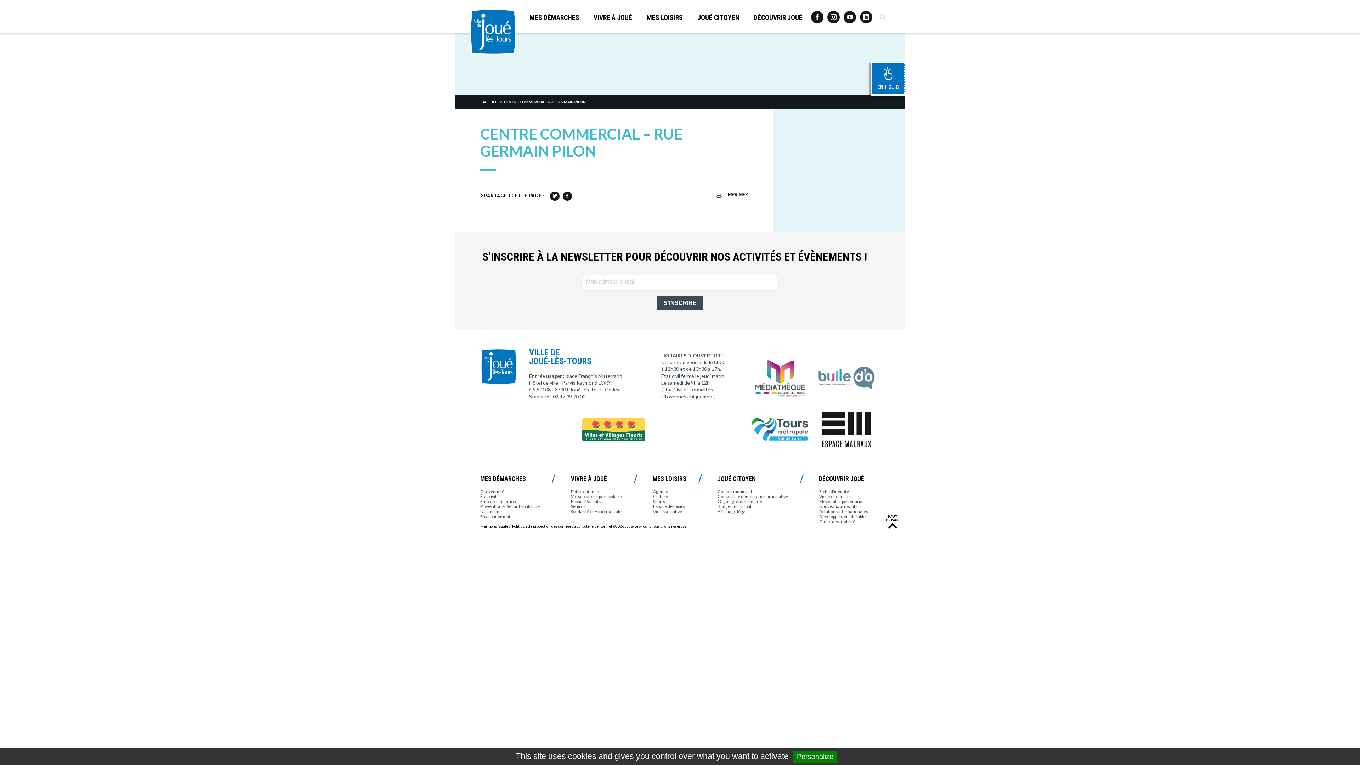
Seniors (578, 506)
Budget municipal (734, 506)
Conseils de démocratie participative (753, 496)
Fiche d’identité (834, 491)
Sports (659, 501)
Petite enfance (585, 491)
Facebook (817, 14)
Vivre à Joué (613, 18)
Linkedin (866, 14)
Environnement (495, 516)
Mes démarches (554, 18)
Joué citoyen (718, 18)
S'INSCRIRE (680, 303)
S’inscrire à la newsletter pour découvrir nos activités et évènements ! (674, 257)
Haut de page (892, 518)
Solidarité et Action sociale (596, 511)
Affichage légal (732, 511)
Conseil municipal (735, 491)
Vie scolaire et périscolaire (596, 496)
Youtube (850, 14)
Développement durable (842, 516)
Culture (660, 496)
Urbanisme (491, 511)
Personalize (815, 756)
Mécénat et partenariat (841, 501)
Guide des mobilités (838, 521)
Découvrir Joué (778, 18)
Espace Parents (586, 501)
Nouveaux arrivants (838, 506)
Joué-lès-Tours (493, 31)
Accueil (490, 102)
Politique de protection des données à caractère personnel (562, 526)
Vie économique (835, 496)
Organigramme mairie (740, 501)
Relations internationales (843, 511)
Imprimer (737, 194)
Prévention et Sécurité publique (510, 506)
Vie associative (667, 511)
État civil (488, 496)
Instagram (833, 14)
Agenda (660, 491)
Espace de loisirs (669, 506)
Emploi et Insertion (498, 501)
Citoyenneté (492, 491)
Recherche (882, 14)
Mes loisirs (665, 18)
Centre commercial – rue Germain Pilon (545, 102)
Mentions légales (495, 526)
